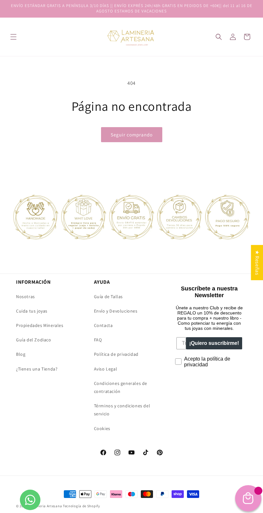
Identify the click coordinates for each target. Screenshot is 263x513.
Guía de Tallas (108, 296)
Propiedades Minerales (40, 325)
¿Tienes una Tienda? (36, 369)
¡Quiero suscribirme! (214, 343)
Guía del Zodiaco (33, 340)
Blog (20, 354)
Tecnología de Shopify (81, 506)
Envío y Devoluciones (116, 311)
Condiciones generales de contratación (120, 387)
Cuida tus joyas (31, 311)
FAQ (98, 340)
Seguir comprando (132, 135)
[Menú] (13, 37)
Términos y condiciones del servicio (122, 410)
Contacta (103, 325)
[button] (219, 37)
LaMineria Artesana (45, 506)
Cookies (102, 428)
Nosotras (25, 296)
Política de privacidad (116, 354)
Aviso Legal (105, 369)
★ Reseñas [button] (257, 262)
